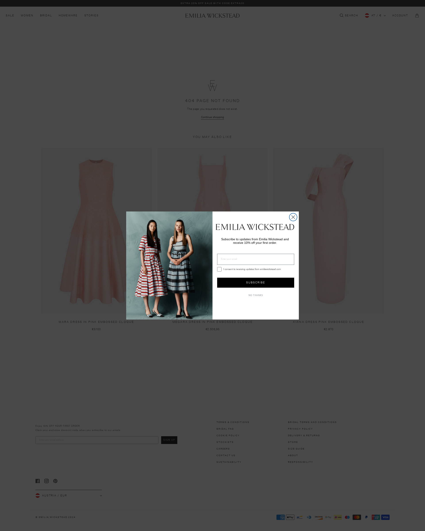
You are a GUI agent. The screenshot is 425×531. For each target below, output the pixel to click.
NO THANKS (256, 296)
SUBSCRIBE (255, 282)
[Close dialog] (293, 217)
